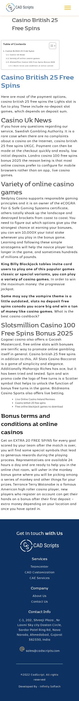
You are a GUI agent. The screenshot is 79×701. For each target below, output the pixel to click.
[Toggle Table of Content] (50, 45)
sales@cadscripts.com (43, 651)
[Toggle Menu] (67, 8)
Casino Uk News (17, 55)
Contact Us (39, 601)
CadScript (37, 674)
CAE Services (40, 578)
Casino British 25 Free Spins (19, 51)
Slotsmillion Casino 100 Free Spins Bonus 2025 (32, 62)
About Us (39, 596)
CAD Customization (39, 572)
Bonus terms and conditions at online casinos (33, 66)
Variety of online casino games (25, 58)
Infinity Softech (50, 686)
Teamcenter (39, 566)
